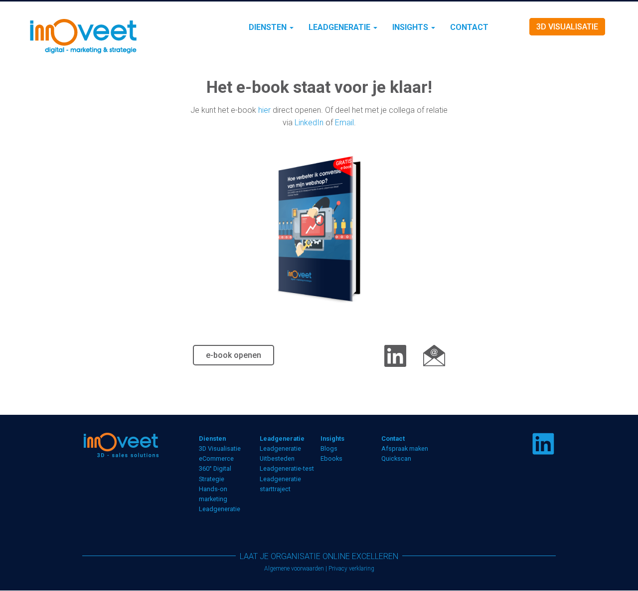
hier (264, 110)
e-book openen (233, 355)
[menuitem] (271, 27)
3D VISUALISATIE (567, 26)
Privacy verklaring (351, 568)
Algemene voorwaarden (294, 568)
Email (344, 122)
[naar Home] (106, 35)
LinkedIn (309, 122)
